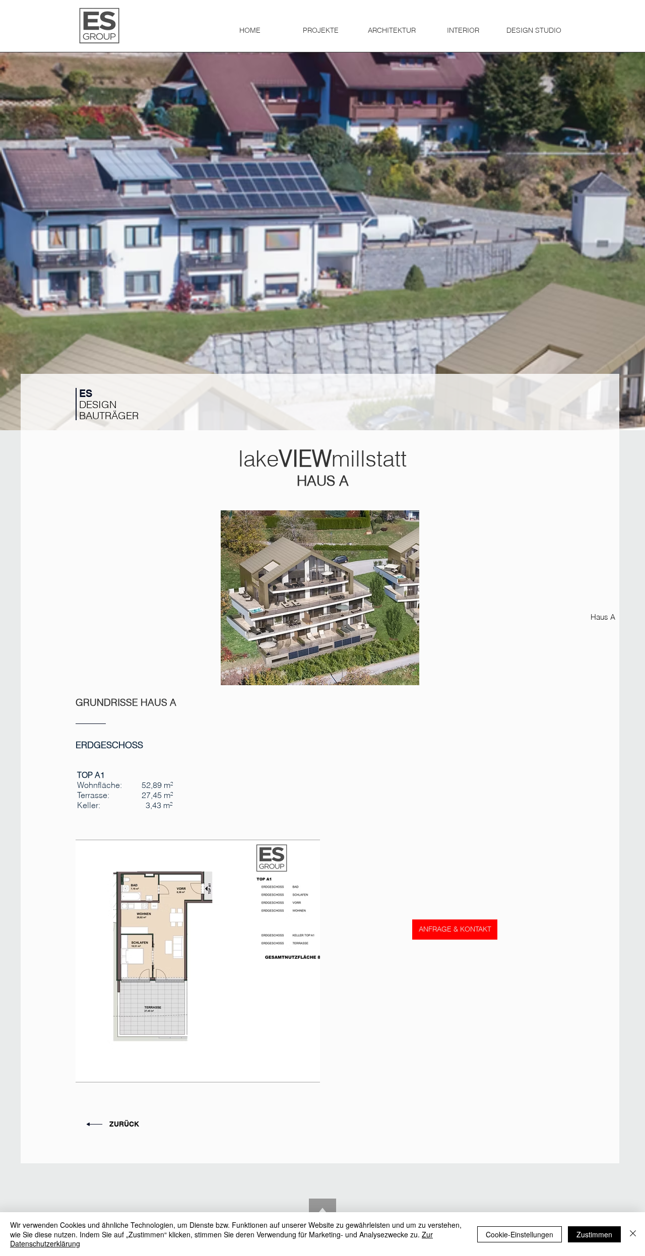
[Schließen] (633, 1234)
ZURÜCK (124, 1124)
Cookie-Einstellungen (519, 1234)
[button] (320, 25)
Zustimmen (594, 1234)
